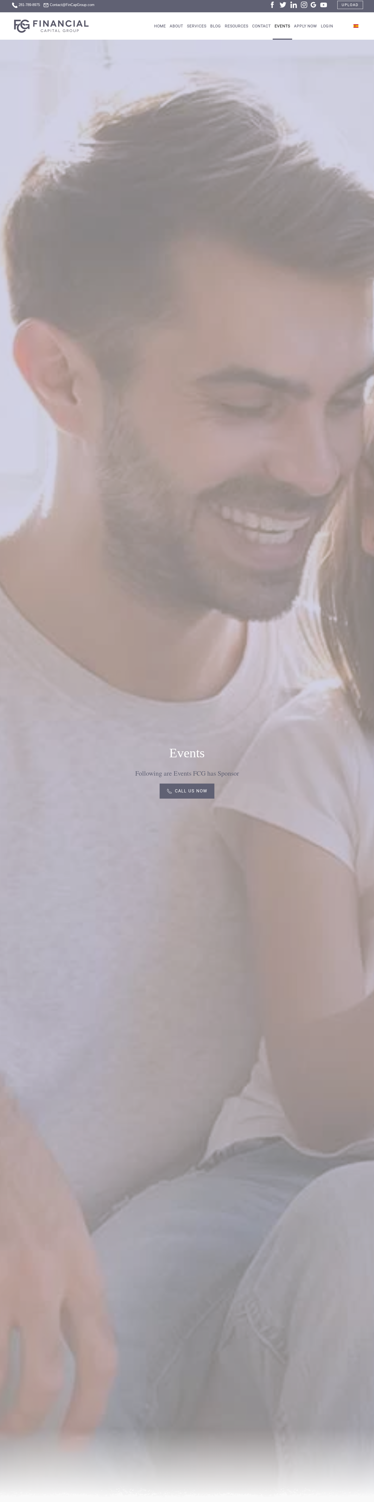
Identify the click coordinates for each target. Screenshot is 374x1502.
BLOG (215, 26)
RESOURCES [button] (236, 26)
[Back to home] (52, 26)
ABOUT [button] (176, 26)
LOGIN (327, 26)
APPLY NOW (305, 26)
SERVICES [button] (196, 26)
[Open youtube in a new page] (323, 4)
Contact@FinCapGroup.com (72, 5)
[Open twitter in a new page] (283, 4)
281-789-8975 (29, 5)
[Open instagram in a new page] (304, 4)
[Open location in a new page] (313, 4)
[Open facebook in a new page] (272, 4)
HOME (160, 26)
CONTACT (261, 26)
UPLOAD (350, 5)
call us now (191, 790)
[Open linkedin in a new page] (293, 4)
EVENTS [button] (282, 26)
